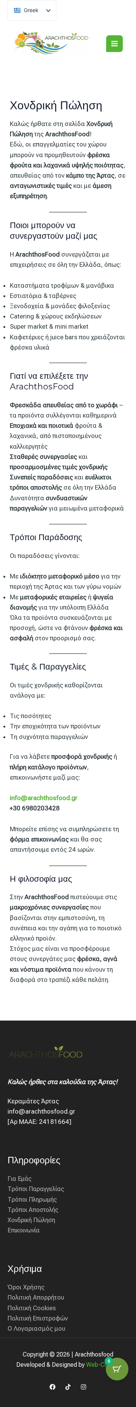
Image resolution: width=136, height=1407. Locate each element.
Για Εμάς (20, 1178)
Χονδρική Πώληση (31, 1220)
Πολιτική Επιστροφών (38, 1318)
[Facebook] (52, 1387)
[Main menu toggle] (114, 43)
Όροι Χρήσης (26, 1287)
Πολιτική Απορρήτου (36, 1297)
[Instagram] (83, 1387)
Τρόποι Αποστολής (33, 1209)
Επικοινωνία (24, 1230)
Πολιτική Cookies (32, 1308)
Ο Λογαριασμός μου (36, 1328)
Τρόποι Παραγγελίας (36, 1189)
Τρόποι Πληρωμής (32, 1199)
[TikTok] (68, 1387)
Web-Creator (103, 1364)
